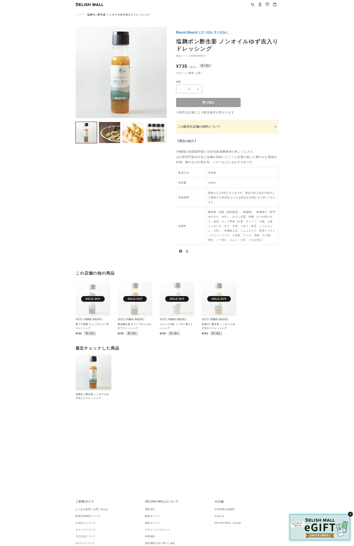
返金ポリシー (152, 522)
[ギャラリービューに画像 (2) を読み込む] (109, 132)
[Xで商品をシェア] (187, 252)
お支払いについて (86, 522)
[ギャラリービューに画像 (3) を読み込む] (133, 132)
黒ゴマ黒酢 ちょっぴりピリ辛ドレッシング (92, 326)
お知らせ (219, 516)
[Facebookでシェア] (181, 252)
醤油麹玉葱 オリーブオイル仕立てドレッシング (134, 326)
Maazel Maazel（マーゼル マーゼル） (202, 32)
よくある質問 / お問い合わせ (92, 509)
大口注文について (86, 536)
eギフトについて (85, 543)
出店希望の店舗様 (224, 509)
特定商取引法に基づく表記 (160, 543)
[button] (252, 4)
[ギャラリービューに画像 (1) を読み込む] (86, 132)
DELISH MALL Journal (227, 522)
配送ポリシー (152, 516)
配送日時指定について (88, 516)
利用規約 (150, 536)
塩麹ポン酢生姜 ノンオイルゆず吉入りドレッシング (218, 326)
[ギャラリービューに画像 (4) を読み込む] (156, 132)
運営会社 (150, 509)
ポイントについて (86, 529)
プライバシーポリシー (157, 529)
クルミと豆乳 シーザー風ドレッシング (176, 326)
